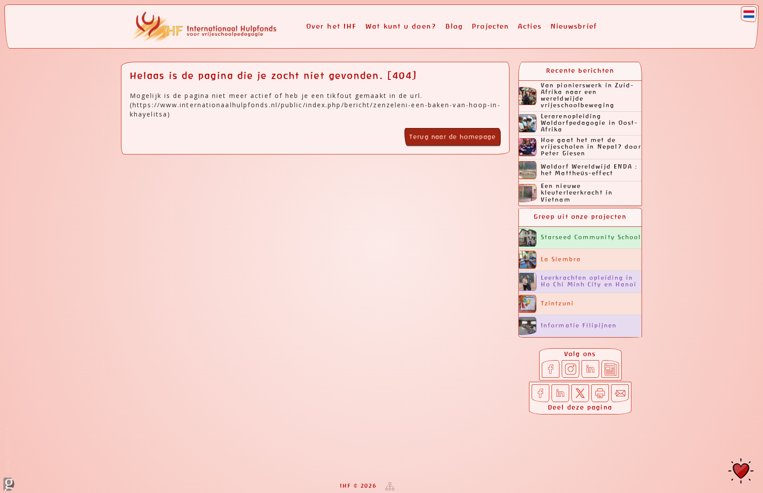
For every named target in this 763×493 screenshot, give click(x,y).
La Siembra (561, 260)
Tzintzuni (557, 304)
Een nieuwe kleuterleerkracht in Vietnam (577, 193)
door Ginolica (7, 451)
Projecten (490, 26)
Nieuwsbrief (574, 26)
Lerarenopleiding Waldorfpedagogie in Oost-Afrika (589, 123)
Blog (454, 26)
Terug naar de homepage (452, 137)
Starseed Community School (591, 238)
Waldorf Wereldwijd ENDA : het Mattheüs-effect (589, 170)
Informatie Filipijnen (579, 326)
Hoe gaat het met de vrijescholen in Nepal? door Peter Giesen (591, 147)
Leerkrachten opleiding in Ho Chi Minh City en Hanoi (589, 281)
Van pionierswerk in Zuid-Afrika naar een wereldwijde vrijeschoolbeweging (588, 96)
